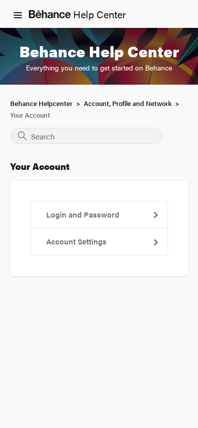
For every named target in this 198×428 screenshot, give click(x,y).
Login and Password (82, 214)
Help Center (98, 14)
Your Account (30, 115)
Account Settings (76, 241)
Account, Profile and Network (128, 103)
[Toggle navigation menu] (18, 14)
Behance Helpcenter (41, 103)
